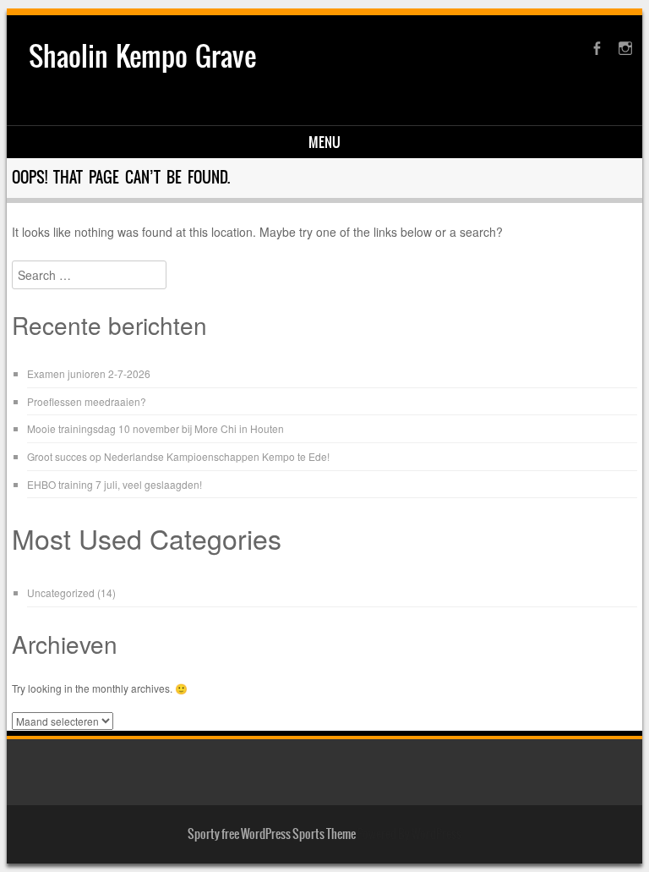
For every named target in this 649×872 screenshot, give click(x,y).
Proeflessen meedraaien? (86, 401)
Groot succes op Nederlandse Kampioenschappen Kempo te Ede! (178, 456)
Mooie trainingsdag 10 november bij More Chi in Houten (155, 428)
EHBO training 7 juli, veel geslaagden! (114, 484)
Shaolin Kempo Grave (142, 56)
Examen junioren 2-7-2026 (88, 373)
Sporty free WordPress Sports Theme (272, 834)
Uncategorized (61, 592)
